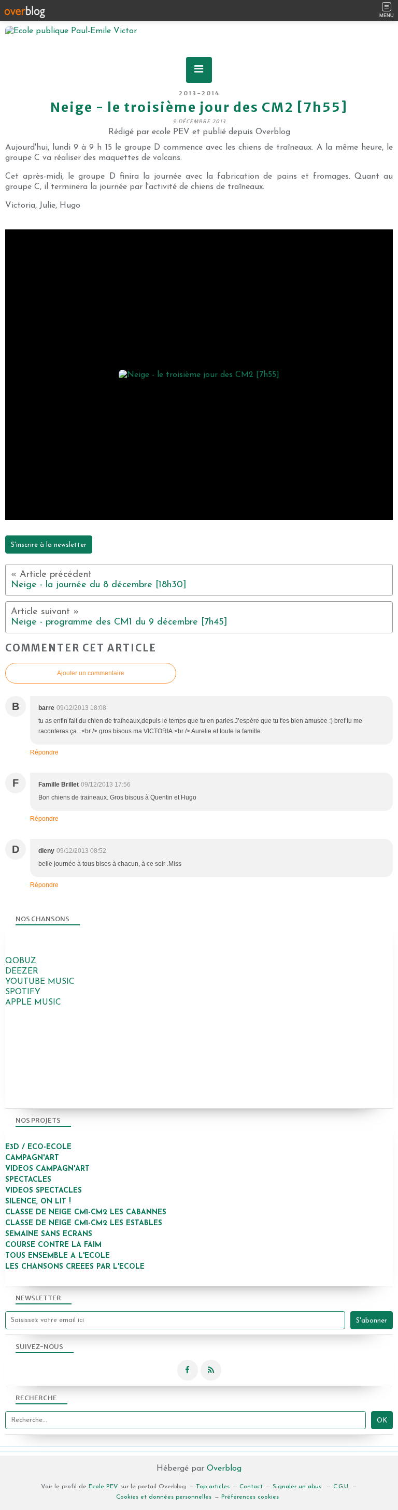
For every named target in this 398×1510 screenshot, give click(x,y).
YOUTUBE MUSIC (40, 982)
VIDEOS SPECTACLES (43, 1191)
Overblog (224, 1468)
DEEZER (21, 971)
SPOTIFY (22, 992)
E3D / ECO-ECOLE (38, 1147)
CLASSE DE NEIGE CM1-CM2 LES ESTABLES (83, 1223)
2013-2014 (199, 93)
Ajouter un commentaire (90, 673)
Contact (251, 1487)
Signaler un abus (298, 1487)
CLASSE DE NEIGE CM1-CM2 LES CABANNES (85, 1212)
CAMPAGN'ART (32, 1158)
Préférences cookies (250, 1497)
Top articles (213, 1487)
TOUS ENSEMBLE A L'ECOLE (57, 1256)
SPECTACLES (28, 1180)
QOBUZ (20, 961)
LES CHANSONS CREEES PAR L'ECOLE (75, 1267)
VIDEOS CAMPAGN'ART (47, 1169)
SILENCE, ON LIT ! (39, 1202)
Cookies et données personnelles (163, 1497)
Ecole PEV (103, 1487)
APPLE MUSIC (33, 1002)
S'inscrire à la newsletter (49, 545)
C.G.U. (341, 1487)
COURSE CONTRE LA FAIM (53, 1245)
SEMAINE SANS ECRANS (48, 1234)
